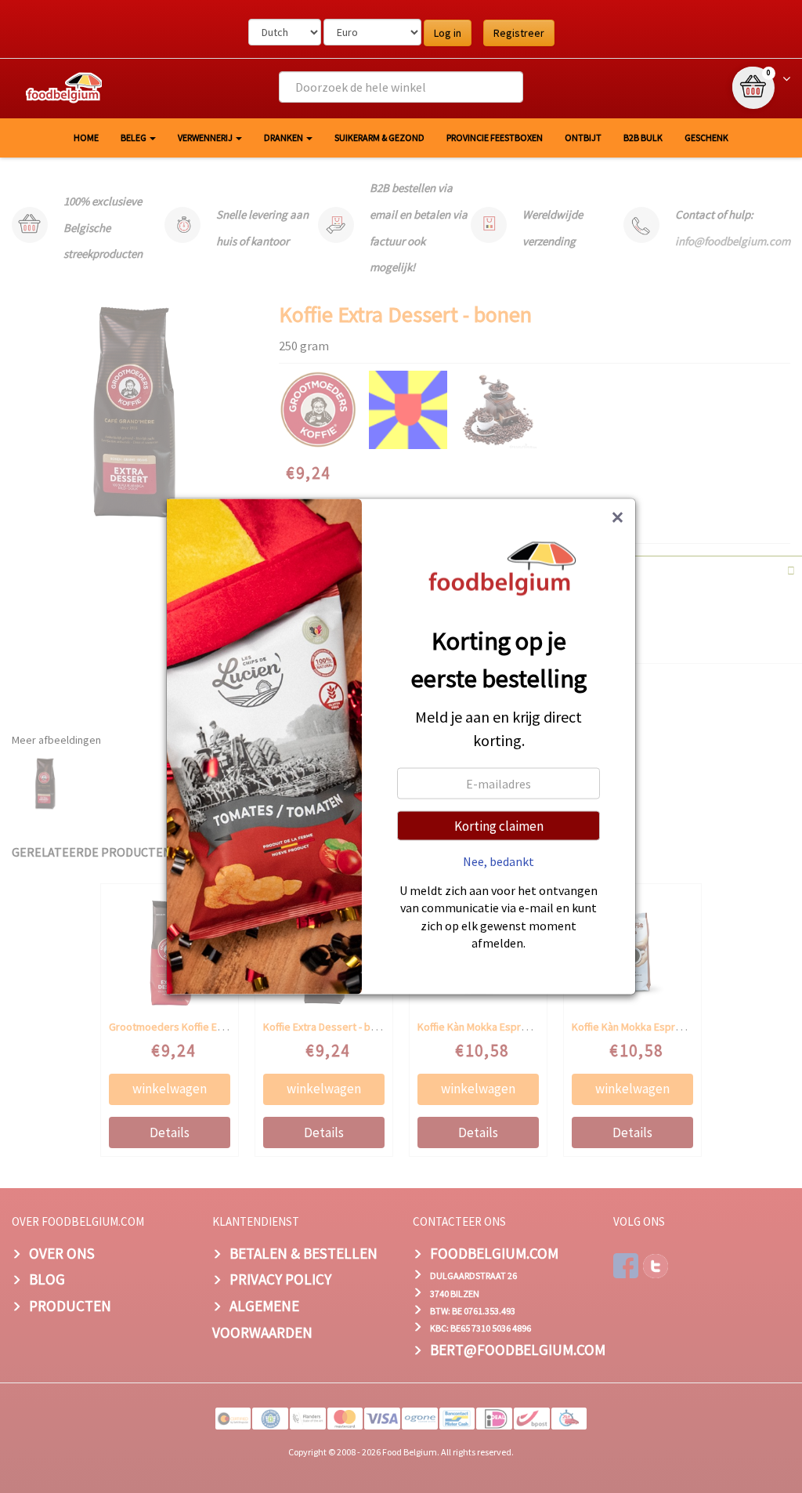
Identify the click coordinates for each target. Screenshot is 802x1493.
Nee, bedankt (498, 860)
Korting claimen (499, 825)
